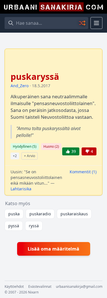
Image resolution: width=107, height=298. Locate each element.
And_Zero (20, 85)
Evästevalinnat (39, 286)
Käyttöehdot (14, 286)
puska (14, 213)
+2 (15, 155)
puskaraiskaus (74, 213)
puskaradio (40, 213)
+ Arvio (29, 155)
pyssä (13, 225)
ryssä (34, 225)
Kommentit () (83, 171)
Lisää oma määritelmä (53, 249)
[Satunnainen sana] (82, 23)
